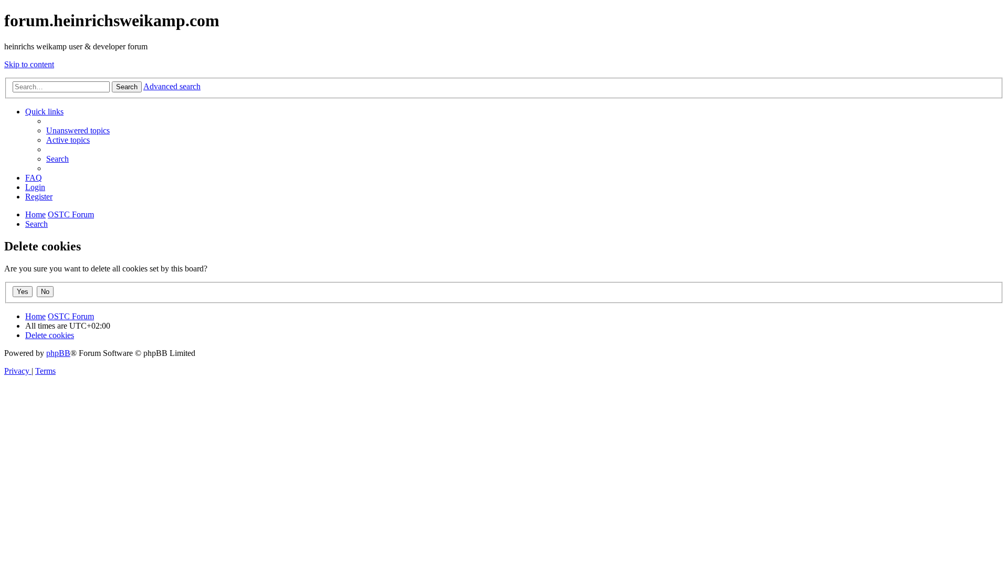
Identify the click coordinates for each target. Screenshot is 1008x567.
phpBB (58, 353)
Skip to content (29, 64)
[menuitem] (78, 130)
